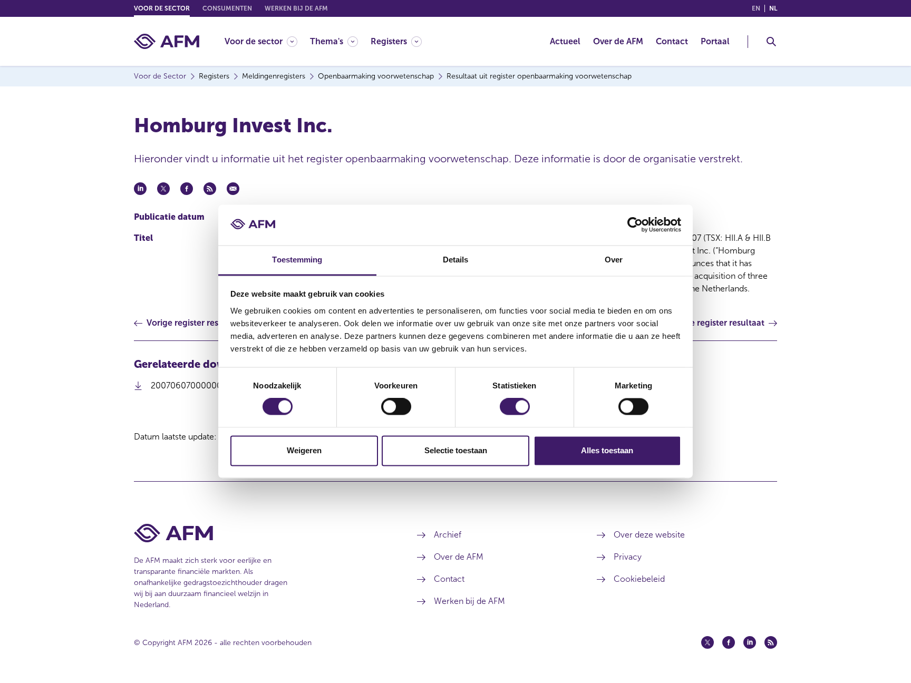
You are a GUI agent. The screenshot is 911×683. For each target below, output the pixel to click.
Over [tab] (614, 259)
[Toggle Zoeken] (771, 41)
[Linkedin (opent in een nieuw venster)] (749, 642)
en (756, 8)
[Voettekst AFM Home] (259, 533)
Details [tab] (456, 259)
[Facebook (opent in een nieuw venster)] (728, 642)
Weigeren (304, 450)
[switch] (396, 406)
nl (773, 8)
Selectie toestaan (455, 450)
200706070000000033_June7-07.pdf (224, 388)
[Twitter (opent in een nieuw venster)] (707, 642)
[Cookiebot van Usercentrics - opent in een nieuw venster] (635, 225)
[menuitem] (267, 41)
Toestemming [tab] (297, 259)
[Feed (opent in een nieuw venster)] (770, 642)
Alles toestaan (607, 450)
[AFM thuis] (166, 41)
